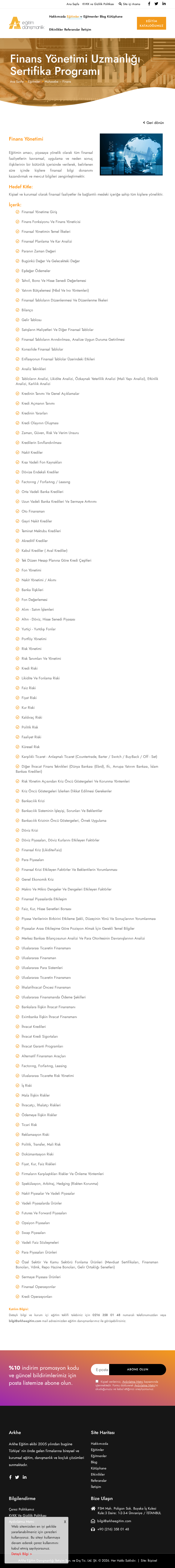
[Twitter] (156, 4)
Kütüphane (115, 16)
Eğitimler (73, 16)
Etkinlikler (56, 29)
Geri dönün (154, 122)
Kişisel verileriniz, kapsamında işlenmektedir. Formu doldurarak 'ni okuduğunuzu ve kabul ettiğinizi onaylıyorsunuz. (126, 1385)
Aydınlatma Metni (132, 1382)
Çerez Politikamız (21, 1509)
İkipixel (152, 1560)
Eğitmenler (91, 16)
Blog (103, 16)
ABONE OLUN (137, 1369)
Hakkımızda (57, 16)
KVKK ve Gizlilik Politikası (98, 4)
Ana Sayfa (73, 4)
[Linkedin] (164, 4)
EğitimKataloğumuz (151, 23)
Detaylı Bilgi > (21, 1554)
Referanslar (72, 29)
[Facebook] (149, 4)
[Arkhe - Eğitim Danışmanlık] (26, 23)
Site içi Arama (131, 4)
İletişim (86, 29)
